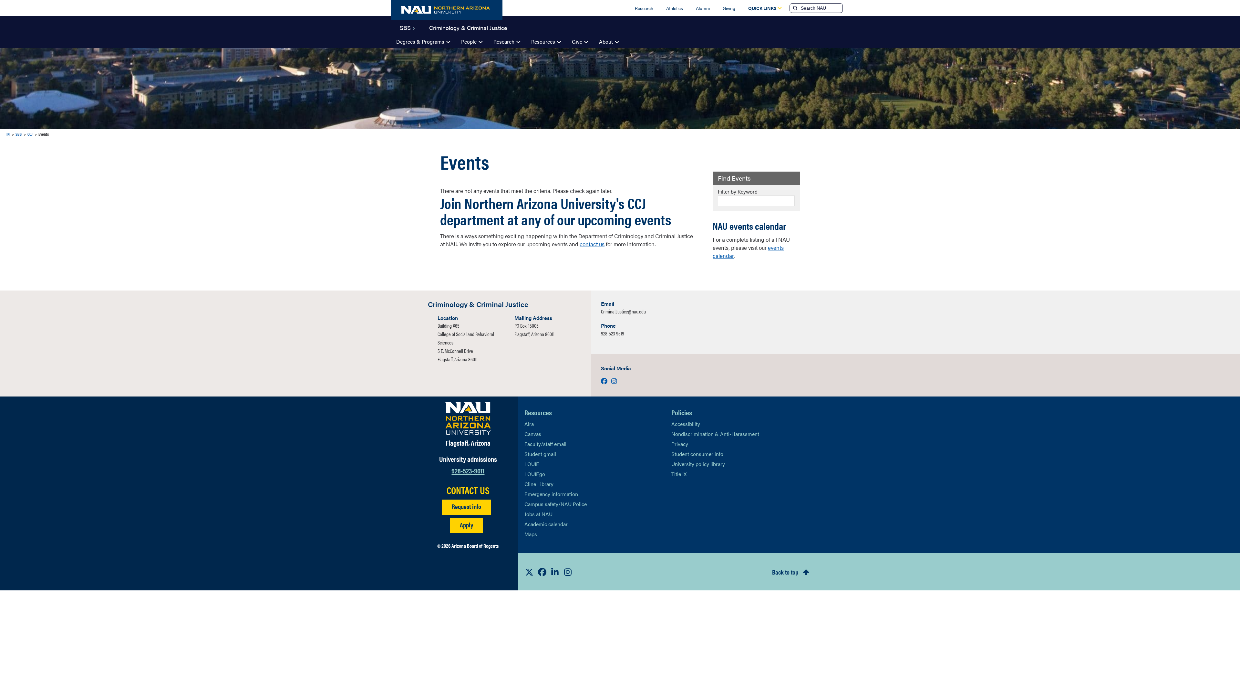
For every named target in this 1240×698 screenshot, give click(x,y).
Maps (530, 534)
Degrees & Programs (420, 41)
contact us (592, 244)
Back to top (785, 571)
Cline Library (538, 484)
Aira (529, 424)
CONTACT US (468, 490)
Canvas (532, 434)
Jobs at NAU (538, 514)
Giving (729, 8)
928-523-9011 (467, 470)
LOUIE (531, 464)
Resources (543, 41)
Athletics (674, 8)
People (469, 41)
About (606, 41)
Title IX (679, 474)
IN (8, 134)
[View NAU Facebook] (542, 572)
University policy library (698, 464)
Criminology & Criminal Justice (468, 27)
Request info (466, 506)
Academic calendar (546, 524)
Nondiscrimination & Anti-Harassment (715, 434)
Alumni (703, 8)
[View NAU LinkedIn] (555, 572)
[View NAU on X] (529, 572)
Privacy (679, 444)
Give (577, 41)
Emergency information (551, 494)
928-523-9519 (612, 333)
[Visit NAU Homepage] (468, 418)
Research (644, 8)
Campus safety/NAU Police (555, 504)
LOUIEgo (534, 474)
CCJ (30, 134)
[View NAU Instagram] (568, 572)
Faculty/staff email (545, 444)
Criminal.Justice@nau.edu (623, 311)
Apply (466, 524)
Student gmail (540, 454)
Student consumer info (697, 454)
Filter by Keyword (738, 191)
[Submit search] (795, 8)
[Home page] (446, 10)
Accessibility (685, 424)
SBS (405, 27)
